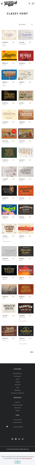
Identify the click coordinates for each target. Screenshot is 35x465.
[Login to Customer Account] (33, 3)
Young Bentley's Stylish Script (22, 42)
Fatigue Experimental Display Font (22, 122)
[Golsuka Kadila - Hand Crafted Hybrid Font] (26, 171)
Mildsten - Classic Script (22, 258)
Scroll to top (33, 373)
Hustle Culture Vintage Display (5, 160)
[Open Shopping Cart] (29, 3)
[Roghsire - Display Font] (26, 270)
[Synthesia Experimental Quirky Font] (9, 114)
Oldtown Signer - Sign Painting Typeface (5, 82)
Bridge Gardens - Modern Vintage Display (22, 296)
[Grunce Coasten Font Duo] (26, 95)
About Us (17, 402)
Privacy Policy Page (26, 458)
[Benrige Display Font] (26, 56)
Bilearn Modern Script (5, 63)
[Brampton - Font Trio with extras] (26, 308)
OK (17, 462)
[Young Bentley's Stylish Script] (26, 35)
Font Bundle (17, 376)
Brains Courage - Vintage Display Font (5, 338)
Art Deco (5, 161)
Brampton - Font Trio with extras (22, 315)
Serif (3, 199)
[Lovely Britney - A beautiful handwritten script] (9, 171)
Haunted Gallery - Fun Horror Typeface (5, 277)
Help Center (17, 408)
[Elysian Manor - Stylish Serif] (9, 190)
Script (4, 65)
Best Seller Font (17, 373)
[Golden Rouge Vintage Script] (26, 75)
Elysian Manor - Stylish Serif (5, 198)
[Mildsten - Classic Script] (26, 251)
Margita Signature (5, 258)
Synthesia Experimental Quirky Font (5, 122)
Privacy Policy (17, 419)
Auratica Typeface (22, 160)
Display (21, 65)
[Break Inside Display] (9, 95)
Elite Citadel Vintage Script (5, 141)
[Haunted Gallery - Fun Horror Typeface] (9, 270)
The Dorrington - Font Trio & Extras (22, 338)
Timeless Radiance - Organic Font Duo (5, 236)
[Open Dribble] (23, 439)
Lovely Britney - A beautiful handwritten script (5, 179)
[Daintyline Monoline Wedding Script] (9, 35)
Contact (17, 410)
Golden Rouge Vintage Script (22, 82)
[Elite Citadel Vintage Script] (9, 133)
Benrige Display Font (22, 63)
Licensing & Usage (17, 405)
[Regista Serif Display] (9, 209)
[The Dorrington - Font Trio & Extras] (26, 331)
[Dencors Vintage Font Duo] (26, 133)
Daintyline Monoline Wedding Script (5, 42)
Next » (32, 352)
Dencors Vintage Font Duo (22, 141)
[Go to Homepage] (10, 6)
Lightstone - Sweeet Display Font (22, 236)
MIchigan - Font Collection (22, 217)
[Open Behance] (19, 439)
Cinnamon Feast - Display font (22, 198)
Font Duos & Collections (17, 393)
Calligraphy (23, 44)
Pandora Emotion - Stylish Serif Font (5, 296)
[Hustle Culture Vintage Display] (9, 152)
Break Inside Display (5, 103)
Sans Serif (22, 218)
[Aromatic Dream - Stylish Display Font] (9, 308)
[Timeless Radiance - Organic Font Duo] (9, 229)
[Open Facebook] (12, 439)
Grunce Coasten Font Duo (22, 103)
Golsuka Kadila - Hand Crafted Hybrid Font (22, 179)
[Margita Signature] (9, 251)
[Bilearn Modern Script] (9, 56)
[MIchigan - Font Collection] (26, 209)
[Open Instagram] (16, 439)
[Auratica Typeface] (26, 152)
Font (20, 83)
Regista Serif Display (5, 217)
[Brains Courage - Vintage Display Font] (9, 331)
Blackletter (17, 390)
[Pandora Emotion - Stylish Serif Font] (9, 289)
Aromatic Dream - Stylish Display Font (5, 315)
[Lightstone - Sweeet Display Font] (26, 229)
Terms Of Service (17, 422)
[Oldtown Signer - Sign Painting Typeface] (9, 75)
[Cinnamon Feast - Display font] (26, 190)
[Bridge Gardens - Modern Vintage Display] (26, 289)
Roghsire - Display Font (22, 277)
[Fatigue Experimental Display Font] (26, 114)
